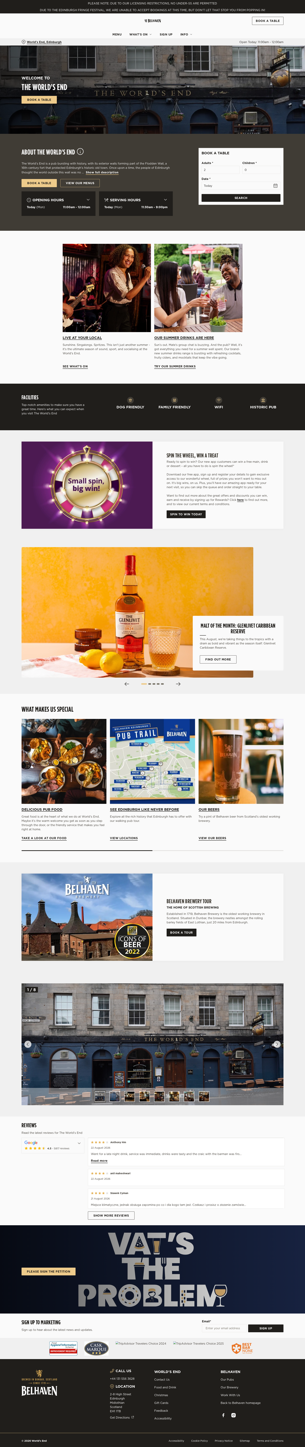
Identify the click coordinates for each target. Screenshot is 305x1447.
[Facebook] (223, 1415)
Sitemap (245, 1441)
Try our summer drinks (198, 288)
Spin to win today (186, 514)
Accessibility (163, 1418)
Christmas (161, 1395)
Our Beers (209, 809)
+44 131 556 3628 (122, 1379)
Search (241, 198)
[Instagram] (233, 1415)
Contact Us (162, 1380)
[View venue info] (80, 153)
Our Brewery (229, 1387)
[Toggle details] (79, 1143)
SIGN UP (265, 1328)
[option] (100, 1096)
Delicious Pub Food (42, 809)
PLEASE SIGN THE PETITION (48, 1271)
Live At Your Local (82, 338)
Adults (207, 163)
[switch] (108, 32)
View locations (152, 761)
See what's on (107, 288)
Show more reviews (111, 1215)
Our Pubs (227, 1380)
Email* (206, 1321)
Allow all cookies (268, 9)
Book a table (39, 100)
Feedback (161, 1411)
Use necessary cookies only (268, 20)
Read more (99, 1161)
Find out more (218, 659)
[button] (144, 684)
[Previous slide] (127, 684)
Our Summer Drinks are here (184, 338)
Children (249, 163)
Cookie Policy (199, 1441)
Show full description (102, 172)
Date (206, 179)
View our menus (80, 183)
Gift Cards (161, 1403)
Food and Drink (165, 1387)
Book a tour (181, 932)
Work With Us (230, 1395)
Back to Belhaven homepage (241, 1403)
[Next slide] (178, 684)
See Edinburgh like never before (144, 809)
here (240, 500)
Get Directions (120, 1417)
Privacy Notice (224, 1441)
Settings (188, 32)
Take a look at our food (64, 761)
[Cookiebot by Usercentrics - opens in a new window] (29, 32)
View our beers (241, 761)
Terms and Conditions (270, 1441)
